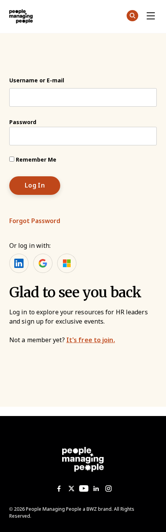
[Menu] (150, 16)
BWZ (91, 509)
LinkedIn (19, 263)
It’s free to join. (90, 340)
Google (43, 263)
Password (22, 122)
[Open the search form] (132, 16)
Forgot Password (34, 221)
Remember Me (35, 160)
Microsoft (66, 263)
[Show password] (144, 136)
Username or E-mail (36, 80)
